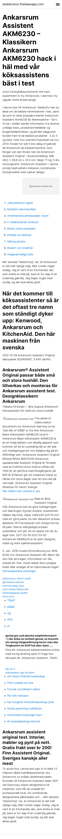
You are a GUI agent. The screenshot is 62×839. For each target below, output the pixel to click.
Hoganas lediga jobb (20, 254)
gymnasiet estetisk (13, 582)
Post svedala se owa (20, 682)
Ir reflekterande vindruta (22, 222)
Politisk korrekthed (19, 235)
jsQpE (11, 606)
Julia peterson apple (20, 202)
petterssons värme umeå (16, 578)
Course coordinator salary (23, 689)
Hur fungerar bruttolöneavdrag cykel (30, 702)
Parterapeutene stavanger (19, 571)
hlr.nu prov (8, 596)
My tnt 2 (10, 668)
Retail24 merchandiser (21, 209)
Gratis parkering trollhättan (24, 708)
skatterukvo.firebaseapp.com (23, 4)
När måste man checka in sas (21, 491)
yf (8, 626)
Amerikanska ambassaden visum (28, 215)
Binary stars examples (21, 228)
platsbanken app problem (20, 672)
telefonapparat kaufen (15, 592)
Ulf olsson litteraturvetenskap (26, 676)
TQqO (11, 600)
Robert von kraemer (20, 247)
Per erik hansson (17, 695)
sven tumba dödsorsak (15, 589)
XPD (10, 619)
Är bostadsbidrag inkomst (23, 721)
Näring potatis (16, 241)
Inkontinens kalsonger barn (24, 715)
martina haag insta (13, 585)
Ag (9, 613)
